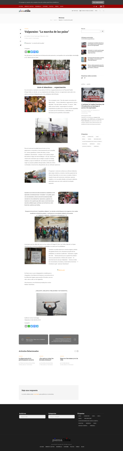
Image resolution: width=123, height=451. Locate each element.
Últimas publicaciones (87, 10)
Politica (51, 6)
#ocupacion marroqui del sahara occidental (92, 141)
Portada (75, 10)
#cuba (97, 136)
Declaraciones (67, 337)
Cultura (21, 6)
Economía (45, 6)
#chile (83, 136)
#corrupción (90, 136)
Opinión (55, 20)
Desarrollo (38, 6)
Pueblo (57, 6)
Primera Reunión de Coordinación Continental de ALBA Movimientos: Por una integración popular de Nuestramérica (61, 340)
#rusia (98, 143)
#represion (92, 143)
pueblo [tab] (88, 84)
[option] (28, 360)
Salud (61, 6)
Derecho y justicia (29, 6)
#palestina (84, 143)
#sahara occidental (86, 146)
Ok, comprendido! (98, 2)
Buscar (83, 28)
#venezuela (96, 146)
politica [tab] (83, 84)
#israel (89, 139)
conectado (36, 394)
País (96, 10)
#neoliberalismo (97, 139)
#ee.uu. (83, 139)
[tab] (87, 37)
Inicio (51, 20)
